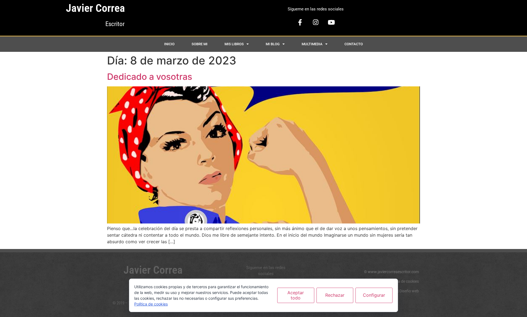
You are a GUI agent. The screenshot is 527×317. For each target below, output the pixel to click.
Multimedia (312, 44)
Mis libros (234, 44)
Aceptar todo (295, 295)
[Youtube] (331, 22)
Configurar (374, 295)
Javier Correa (95, 8)
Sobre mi (200, 44)
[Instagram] (315, 22)
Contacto (353, 44)
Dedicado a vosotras (149, 76)
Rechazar (334, 295)
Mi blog (273, 44)
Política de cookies (403, 281)
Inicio (169, 44)
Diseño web (409, 291)
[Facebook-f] (300, 22)
